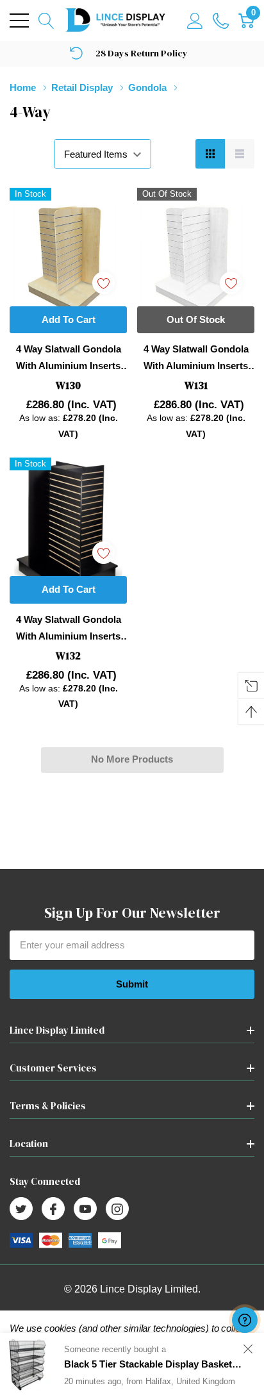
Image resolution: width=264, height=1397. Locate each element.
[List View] (239, 154)
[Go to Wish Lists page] (221, 20)
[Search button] (46, 20)
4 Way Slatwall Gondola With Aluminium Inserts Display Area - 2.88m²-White (196, 358)
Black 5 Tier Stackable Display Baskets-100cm (152, 1365)
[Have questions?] (245, 1320)
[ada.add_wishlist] (103, 283)
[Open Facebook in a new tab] (53, 1209)
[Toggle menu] (19, 20)
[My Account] (195, 20)
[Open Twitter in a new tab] (21, 1209)
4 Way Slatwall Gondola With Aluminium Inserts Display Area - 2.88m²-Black (68, 629)
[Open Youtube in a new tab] (85, 1209)
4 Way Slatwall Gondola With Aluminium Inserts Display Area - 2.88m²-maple (68, 358)
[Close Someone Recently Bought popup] (247, 1349)
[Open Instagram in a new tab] (117, 1209)
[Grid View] (210, 154)
